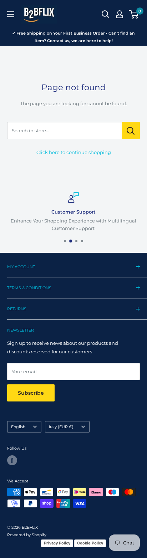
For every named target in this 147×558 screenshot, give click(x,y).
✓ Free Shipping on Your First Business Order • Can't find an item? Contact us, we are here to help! (73, 37)
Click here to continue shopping (73, 152)
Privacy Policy (57, 543)
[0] (134, 14)
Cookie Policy (90, 543)
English (18, 426)
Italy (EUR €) (61, 426)
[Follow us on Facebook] (12, 460)
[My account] (119, 14)
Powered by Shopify (26, 534)
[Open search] (106, 14)
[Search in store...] (131, 130)
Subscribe (31, 393)
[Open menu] (10, 14)
